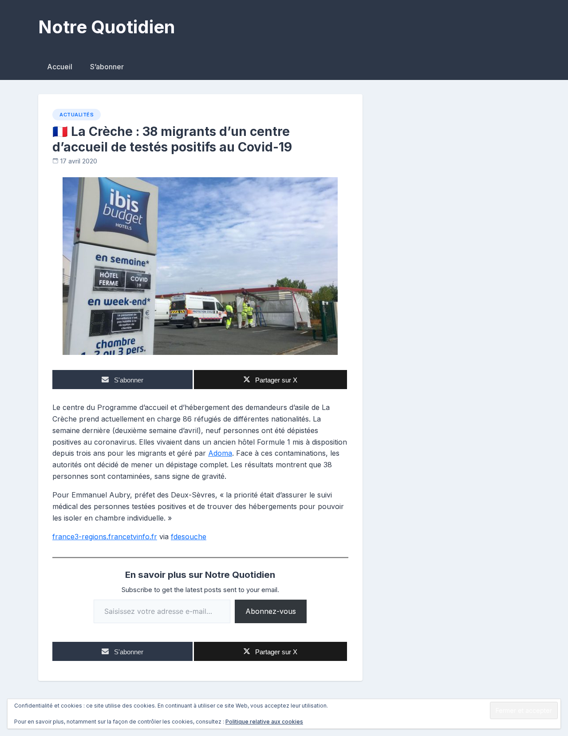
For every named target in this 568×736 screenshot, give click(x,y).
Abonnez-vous (270, 611)
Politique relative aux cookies (264, 721)
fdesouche (188, 536)
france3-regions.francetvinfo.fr (104, 536)
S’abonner (107, 66)
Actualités (76, 114)
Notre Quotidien (106, 27)
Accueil (59, 66)
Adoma (220, 453)
